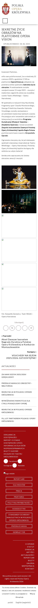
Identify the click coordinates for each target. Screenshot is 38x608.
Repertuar (19, 479)
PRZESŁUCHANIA (19, 526)
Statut (30, 547)
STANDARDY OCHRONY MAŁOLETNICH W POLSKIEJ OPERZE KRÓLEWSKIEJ (19, 517)
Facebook (13, 461)
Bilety (31, 560)
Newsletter (19, 532)
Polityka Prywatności (19, 503)
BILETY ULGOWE (11, 451)
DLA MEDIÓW (19, 485)
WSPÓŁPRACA (28, 566)
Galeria (30, 563)
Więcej (32, 594)
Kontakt (29, 569)
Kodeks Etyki (19, 509)
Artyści (30, 552)
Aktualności (27, 555)
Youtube (21, 465)
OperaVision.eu (17, 82)
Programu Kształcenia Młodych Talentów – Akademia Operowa (16, 122)
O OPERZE (29, 544)
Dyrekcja (29, 549)
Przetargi (19, 497)
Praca (19, 491)
